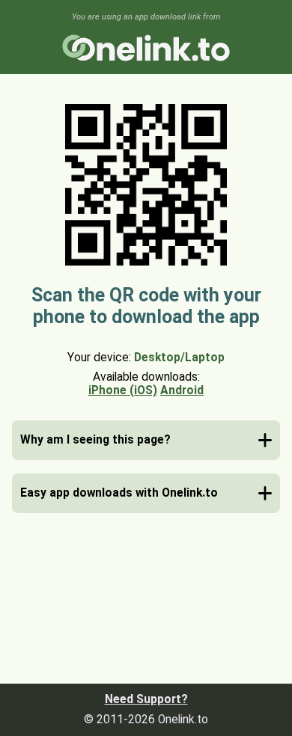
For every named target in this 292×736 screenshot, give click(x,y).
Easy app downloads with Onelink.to (119, 493)
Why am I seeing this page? (95, 440)
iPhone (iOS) (122, 390)
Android (182, 390)
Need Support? (146, 699)
